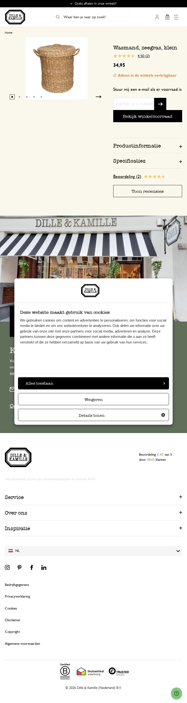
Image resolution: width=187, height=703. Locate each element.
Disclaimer (12, 620)
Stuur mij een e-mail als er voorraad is (147, 89)
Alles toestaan (39, 383)
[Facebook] (31, 567)
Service (14, 497)
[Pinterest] (19, 567)
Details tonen (92, 415)
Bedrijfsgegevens (17, 585)
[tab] (147, 145)
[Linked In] (43, 567)
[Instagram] (7, 567)
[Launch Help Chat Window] (176, 693)
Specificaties (129, 161)
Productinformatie (137, 146)
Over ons (16, 513)
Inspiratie (17, 528)
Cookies (11, 608)
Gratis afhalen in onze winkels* (96, 3)
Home (8, 32)
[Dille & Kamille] (15, 17)
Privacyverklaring (17, 596)
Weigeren (93, 399)
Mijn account (157, 17)
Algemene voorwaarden (22, 644)
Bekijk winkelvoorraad (147, 116)
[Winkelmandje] (167, 17)
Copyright (12, 632)
